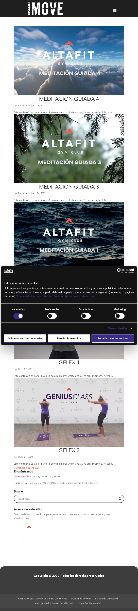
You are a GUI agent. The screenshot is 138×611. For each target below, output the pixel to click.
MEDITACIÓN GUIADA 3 (69, 187)
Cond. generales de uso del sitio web (53, 603)
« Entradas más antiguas (26, 468)
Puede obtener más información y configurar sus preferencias (56, 296)
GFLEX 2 (69, 451)
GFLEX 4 (69, 363)
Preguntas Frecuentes (89, 603)
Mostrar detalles (117, 328)
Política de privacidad (106, 599)
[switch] (52, 316)
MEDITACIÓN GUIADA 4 (69, 99)
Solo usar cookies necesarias (25, 338)
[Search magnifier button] (120, 498)
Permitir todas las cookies (113, 338)
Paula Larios (24, 105)
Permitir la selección (69, 338)
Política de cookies (81, 599)
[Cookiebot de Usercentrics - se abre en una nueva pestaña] (119, 270)
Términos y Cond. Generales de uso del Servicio (41, 599)
